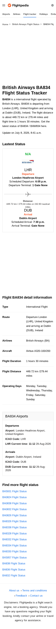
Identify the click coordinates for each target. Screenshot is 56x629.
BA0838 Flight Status (14, 503)
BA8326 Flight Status (14, 521)
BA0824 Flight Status (14, 497)
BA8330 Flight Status (14, 551)
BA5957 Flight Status (14, 557)
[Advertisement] (28, 57)
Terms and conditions (34, 590)
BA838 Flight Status (13, 563)
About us (14, 590)
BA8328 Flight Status (14, 533)
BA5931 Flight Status (14, 491)
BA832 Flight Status (13, 575)
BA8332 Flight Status (14, 539)
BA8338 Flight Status (14, 527)
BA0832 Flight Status (14, 509)
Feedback (21, 595)
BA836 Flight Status (13, 569)
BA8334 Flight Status (14, 545)
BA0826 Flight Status (14, 515)
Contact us (36, 595)
